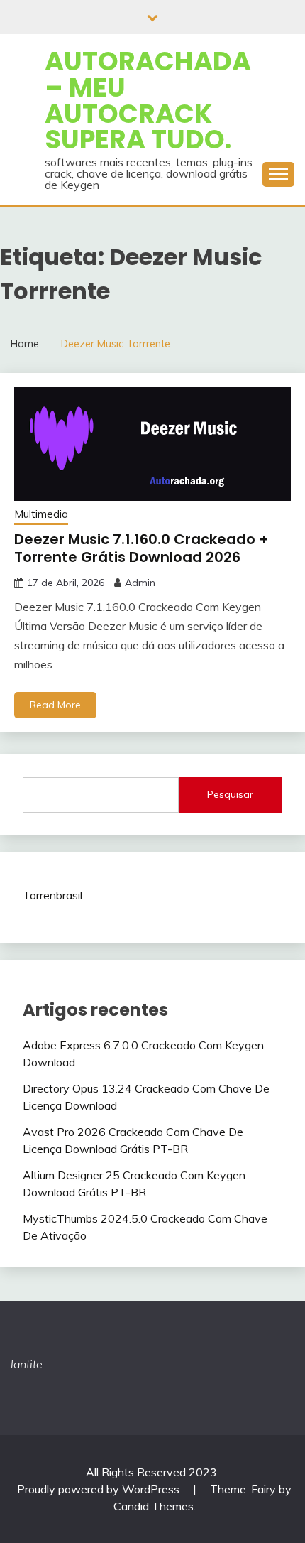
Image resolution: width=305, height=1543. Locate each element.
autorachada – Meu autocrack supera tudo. (148, 100)
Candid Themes (153, 1506)
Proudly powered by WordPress (99, 1489)
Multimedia (41, 514)
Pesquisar (230, 794)
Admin (140, 582)
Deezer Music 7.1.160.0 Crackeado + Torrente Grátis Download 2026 (141, 548)
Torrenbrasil (52, 895)
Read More (55, 704)
